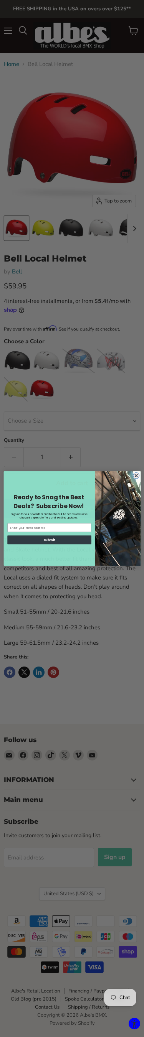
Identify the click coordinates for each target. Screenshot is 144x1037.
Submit (49, 540)
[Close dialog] (136, 475)
